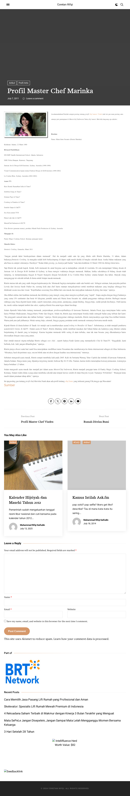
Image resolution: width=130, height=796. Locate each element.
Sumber (9, 385)
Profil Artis (23, 83)
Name (8, 597)
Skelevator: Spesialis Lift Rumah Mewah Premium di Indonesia (43, 706)
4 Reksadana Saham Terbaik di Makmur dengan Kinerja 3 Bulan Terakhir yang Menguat (59, 713)
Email (8, 609)
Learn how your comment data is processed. (81, 639)
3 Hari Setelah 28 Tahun (19, 731)
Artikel (12, 83)
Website (71, 609)
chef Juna (69, 381)
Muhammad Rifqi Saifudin (32, 525)
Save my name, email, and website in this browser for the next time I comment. (47, 621)
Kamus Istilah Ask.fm (90, 497)
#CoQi (76, 442)
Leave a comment (34, 98)
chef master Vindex (96, 114)
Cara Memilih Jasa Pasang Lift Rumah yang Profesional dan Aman (46, 699)
